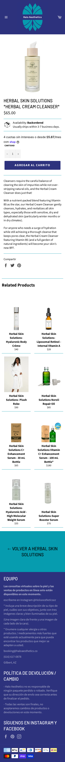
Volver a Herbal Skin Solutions (34, 551)
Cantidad (10, 145)
